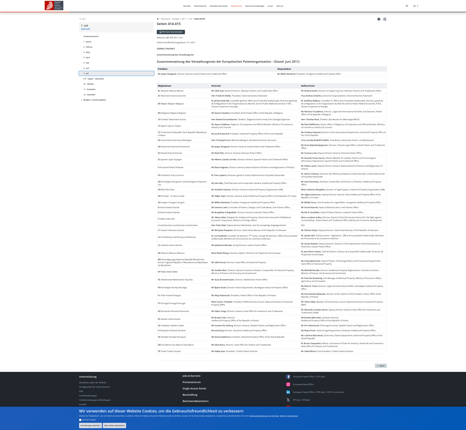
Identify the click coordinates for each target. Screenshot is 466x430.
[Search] (407, 6)
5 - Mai (86, 63)
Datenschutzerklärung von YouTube (264, 416)
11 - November (89, 89)
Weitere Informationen (289, 416)
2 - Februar (87, 47)
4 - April (86, 57)
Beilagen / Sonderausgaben (94, 100)
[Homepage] (158, 19)
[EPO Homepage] (54, 6)
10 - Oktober (88, 84)
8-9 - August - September (93, 79)
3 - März (86, 52)
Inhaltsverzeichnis (90, 36)
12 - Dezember (89, 94)
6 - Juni (86, 68)
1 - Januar (87, 42)
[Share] (385, 19)
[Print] (379, 19)
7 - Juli (86, 73)
